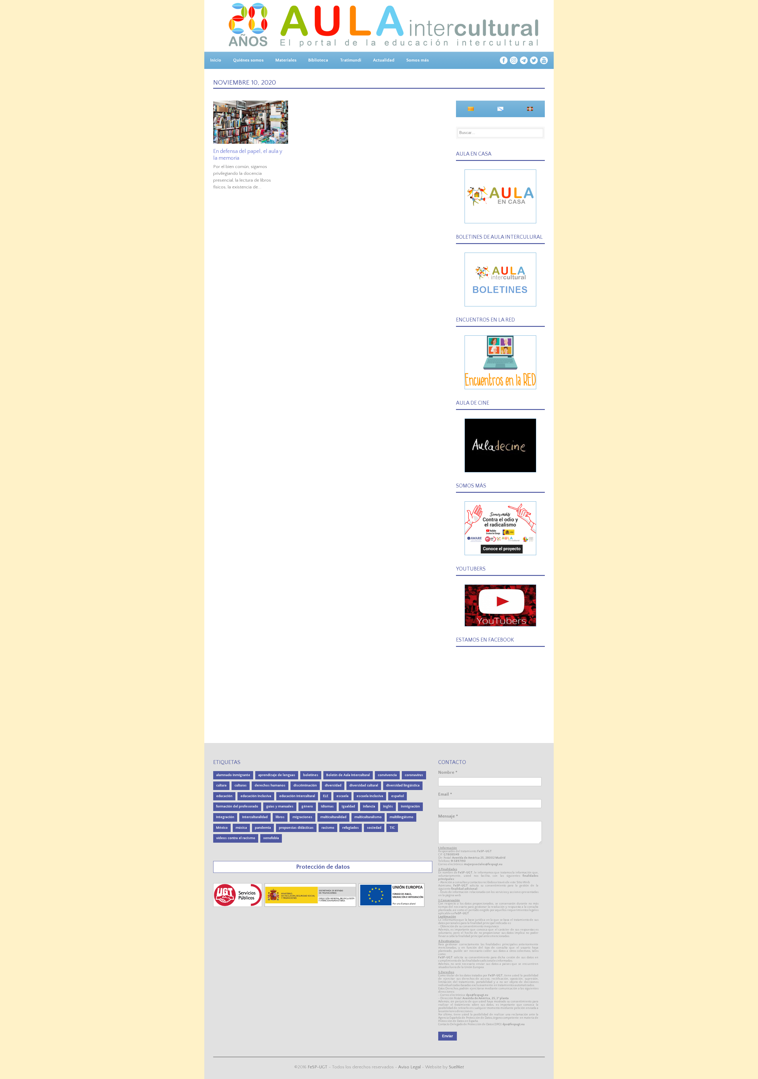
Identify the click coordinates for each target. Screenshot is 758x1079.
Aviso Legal (409, 1067)
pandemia (263, 828)
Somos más (417, 60)
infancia (369, 806)
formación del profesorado (237, 806)
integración (225, 817)
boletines (310, 775)
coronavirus (414, 775)
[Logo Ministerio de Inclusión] (310, 905)
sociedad (374, 828)
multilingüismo (401, 817)
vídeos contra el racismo (235, 838)
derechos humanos (270, 785)
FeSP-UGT (317, 1067)
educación (224, 796)
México (222, 828)
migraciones (302, 817)
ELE (325, 796)
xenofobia (271, 838)
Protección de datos (323, 866)
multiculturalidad (333, 817)
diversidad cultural (363, 785)
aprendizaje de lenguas (276, 775)
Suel (456, 1067)
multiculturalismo (368, 817)
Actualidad (383, 60)
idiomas (327, 806)
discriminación (305, 785)
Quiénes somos (248, 60)
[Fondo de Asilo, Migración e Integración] (392, 905)
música (241, 828)
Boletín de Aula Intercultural (348, 775)
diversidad (333, 785)
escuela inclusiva (369, 796)
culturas (241, 785)
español (397, 796)
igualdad (348, 806)
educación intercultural (297, 796)
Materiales (285, 60)
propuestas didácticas (296, 828)
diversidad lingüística (403, 785)
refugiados (350, 828)
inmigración (410, 806)
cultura (221, 785)
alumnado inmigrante (233, 775)
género (307, 806)
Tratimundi (350, 60)
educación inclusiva (255, 796)
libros (280, 817)
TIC (392, 828)
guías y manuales (279, 806)
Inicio (215, 60)
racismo (328, 828)
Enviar (447, 1036)
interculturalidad (255, 817)
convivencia (387, 775)
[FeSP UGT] (238, 905)
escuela (342, 796)
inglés (388, 806)
